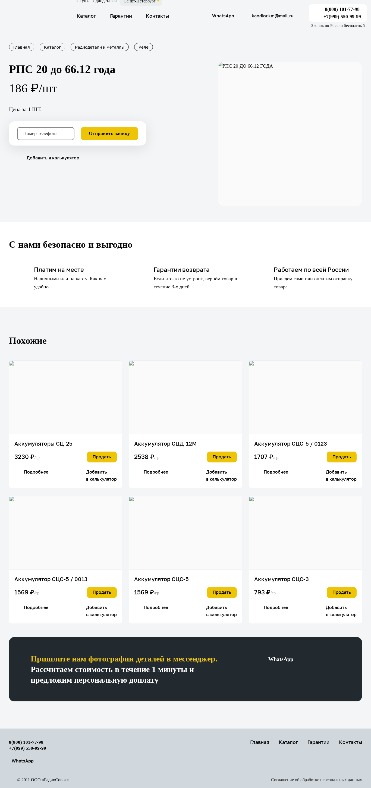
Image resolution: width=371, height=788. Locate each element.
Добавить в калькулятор (53, 157)
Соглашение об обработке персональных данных (316, 779)
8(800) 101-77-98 (342, 9)
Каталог (86, 16)
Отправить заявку (109, 133)
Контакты (157, 16)
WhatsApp (223, 15)
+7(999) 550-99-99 (342, 16)
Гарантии (121, 16)
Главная (259, 742)
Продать (102, 456)
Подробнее (36, 472)
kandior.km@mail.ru (273, 15)
